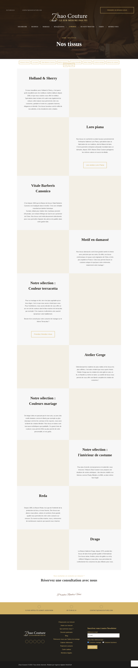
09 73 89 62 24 (10, 10)
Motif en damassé (63, 62)
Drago (72, 65)
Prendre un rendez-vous (117, 10)
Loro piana (35, 62)
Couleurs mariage (99, 62)
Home (64, 38)
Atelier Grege (87, 62)
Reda (65, 65)
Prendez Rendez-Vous (43, 334)
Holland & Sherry (24, 62)
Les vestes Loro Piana (95, 165)
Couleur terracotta (76, 62)
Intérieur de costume (112, 62)
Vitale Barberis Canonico (48, 62)
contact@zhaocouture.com (32, 10)
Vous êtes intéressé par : (95, 640)
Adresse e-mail (92, 632)
